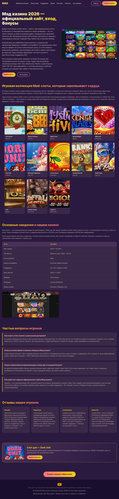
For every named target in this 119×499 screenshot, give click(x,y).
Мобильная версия (22, 3)
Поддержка (44, 3)
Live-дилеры (77, 3)
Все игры (60, 3)
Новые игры (35, 3)
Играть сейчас (8, 74)
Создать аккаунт (109, 3)
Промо (52, 3)
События (68, 3)
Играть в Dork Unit (34, 457)
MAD (5, 3)
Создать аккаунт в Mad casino (59, 474)
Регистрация (24, 74)
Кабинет (96, 3)
